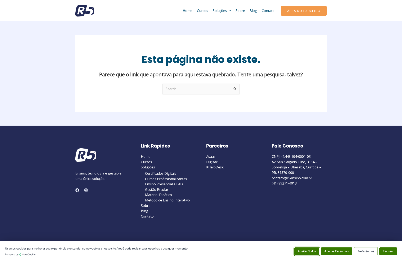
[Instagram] (86, 190)
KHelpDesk (215, 167)
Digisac (212, 162)
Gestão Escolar (156, 189)
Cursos (202, 10)
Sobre (240, 10)
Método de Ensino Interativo (167, 200)
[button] (229, 10)
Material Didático (158, 194)
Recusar (388, 251)
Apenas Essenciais (336, 251)
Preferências (365, 251)
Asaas (210, 156)
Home (187, 10)
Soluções (220, 10)
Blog (253, 10)
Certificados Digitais (160, 173)
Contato (268, 10)
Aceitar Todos (307, 251)
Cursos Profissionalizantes (166, 179)
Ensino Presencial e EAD (164, 184)
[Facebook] (77, 190)
